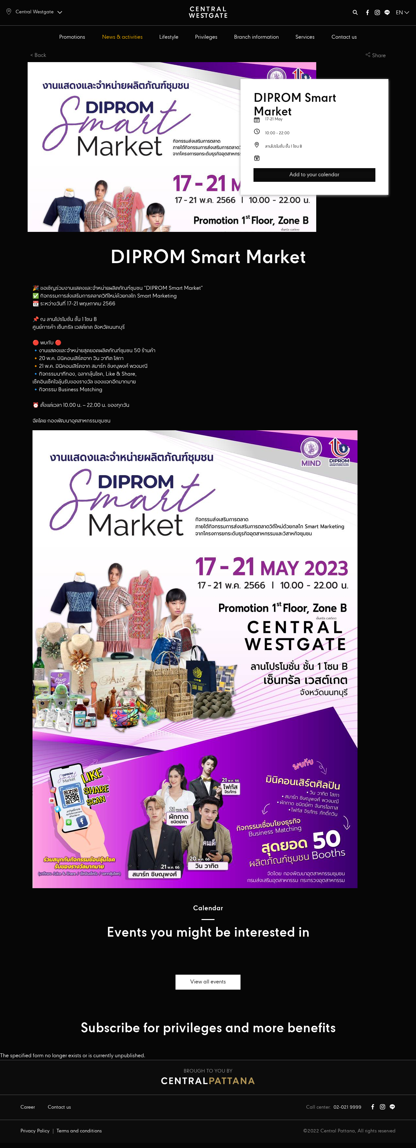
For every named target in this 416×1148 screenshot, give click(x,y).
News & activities (122, 37)
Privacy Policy (35, 1131)
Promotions (72, 37)
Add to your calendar (314, 175)
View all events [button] (208, 982)
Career (27, 1107)
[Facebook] (367, 14)
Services (305, 37)
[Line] (387, 14)
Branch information (256, 37)
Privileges (206, 37)
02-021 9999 (347, 1107)
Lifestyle (168, 37)
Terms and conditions (79, 1131)
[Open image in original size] (208, 12)
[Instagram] (377, 14)
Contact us (344, 37)
